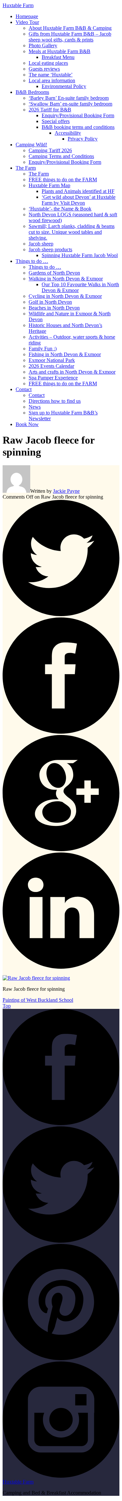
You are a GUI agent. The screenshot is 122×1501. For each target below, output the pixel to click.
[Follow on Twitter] (61, 1241)
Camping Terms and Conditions (61, 156)
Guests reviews (44, 69)
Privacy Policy (83, 138)
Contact (24, 389)
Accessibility (68, 133)
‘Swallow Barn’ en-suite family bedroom (70, 104)
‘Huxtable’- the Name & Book (60, 208)
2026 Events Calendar (51, 366)
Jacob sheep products (50, 249)
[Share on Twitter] (61, 614)
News (35, 407)
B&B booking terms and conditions (78, 127)
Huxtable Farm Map (49, 185)
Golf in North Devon (50, 302)
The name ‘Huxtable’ (51, 74)
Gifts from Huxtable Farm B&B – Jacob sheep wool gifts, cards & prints (70, 36)
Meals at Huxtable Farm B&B (59, 51)
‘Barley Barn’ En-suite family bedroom (69, 98)
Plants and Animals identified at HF (78, 191)
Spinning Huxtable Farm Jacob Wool (80, 255)
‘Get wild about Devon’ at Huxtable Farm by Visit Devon (78, 200)
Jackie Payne (66, 491)
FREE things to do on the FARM (63, 179)
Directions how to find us (55, 401)
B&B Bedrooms (32, 92)
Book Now (27, 424)
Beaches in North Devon (54, 307)
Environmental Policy (64, 86)
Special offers (56, 121)
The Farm (26, 168)
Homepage (27, 16)
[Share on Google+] (61, 849)
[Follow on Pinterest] (61, 1358)
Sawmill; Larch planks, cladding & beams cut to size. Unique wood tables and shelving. (72, 232)
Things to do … (32, 261)
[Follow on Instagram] (61, 1476)
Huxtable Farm (18, 5)
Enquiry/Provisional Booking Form (78, 115)
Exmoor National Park (52, 360)
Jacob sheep (41, 243)
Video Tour (27, 22)
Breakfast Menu (58, 57)
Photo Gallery (43, 45)
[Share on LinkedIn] (61, 967)
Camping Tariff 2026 (50, 150)
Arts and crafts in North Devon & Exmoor (72, 372)
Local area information (52, 80)
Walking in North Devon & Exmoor (66, 278)
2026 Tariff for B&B (50, 109)
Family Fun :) (43, 348)
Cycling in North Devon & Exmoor (65, 296)
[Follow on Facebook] (61, 1123)
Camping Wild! (31, 144)
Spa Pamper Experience (53, 377)
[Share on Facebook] (61, 732)
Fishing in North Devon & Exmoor (65, 354)
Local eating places (48, 63)
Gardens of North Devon (54, 273)
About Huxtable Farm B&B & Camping (70, 28)
